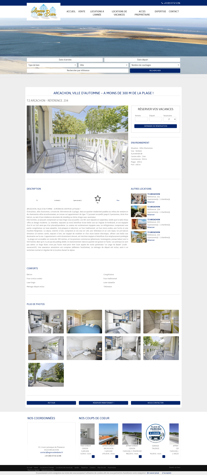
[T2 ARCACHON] (139, 198)
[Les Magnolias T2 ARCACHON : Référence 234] (77, 139)
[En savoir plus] (153, 473)
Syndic (76, 467)
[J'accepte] (166, 473)
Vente (36, 467)
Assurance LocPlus (48, 470)
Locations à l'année (47, 467)
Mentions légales (33, 470)
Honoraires (112, 467)
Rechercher (155, 70)
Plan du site (102, 467)
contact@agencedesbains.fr (51, 452)
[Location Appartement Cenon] (117, 434)
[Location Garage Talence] (141, 434)
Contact (92, 467)
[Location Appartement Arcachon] (94, 434)
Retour (51, 403)
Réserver (151, 202)
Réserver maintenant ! (103, 403)
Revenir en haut (174, 467)
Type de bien (33, 65)
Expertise (84, 467)
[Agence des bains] (43, 10)
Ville (82, 65)
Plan (118, 200)
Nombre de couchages (141, 65)
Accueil (29, 467)
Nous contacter (155, 403)
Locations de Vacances (64, 467)
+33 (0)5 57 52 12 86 (172, 3)
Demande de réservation (155, 126)
